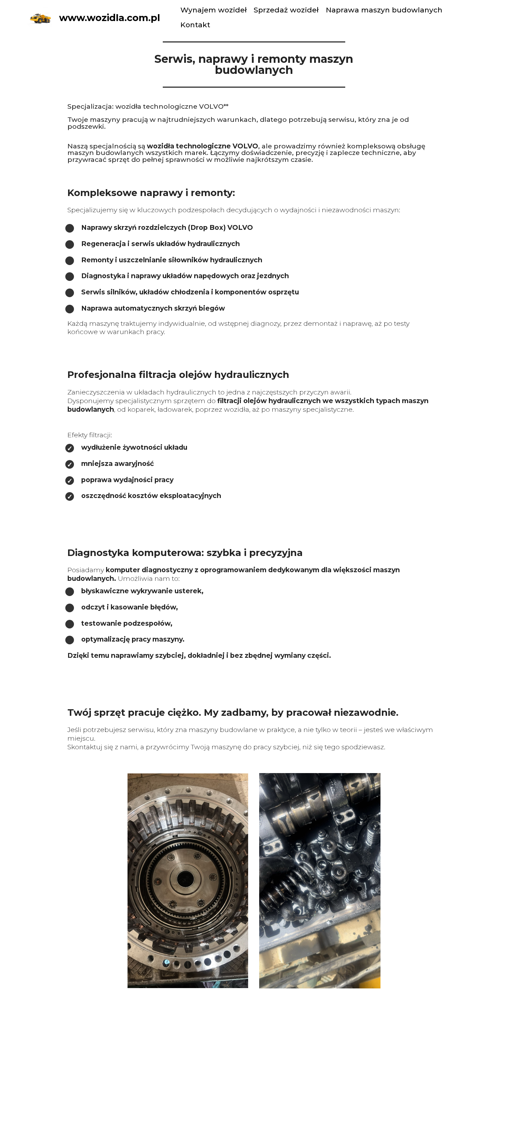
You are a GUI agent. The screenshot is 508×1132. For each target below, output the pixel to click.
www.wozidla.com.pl (109, 17)
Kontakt (195, 24)
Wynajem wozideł (213, 10)
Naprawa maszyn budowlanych (384, 10)
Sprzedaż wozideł (286, 10)
